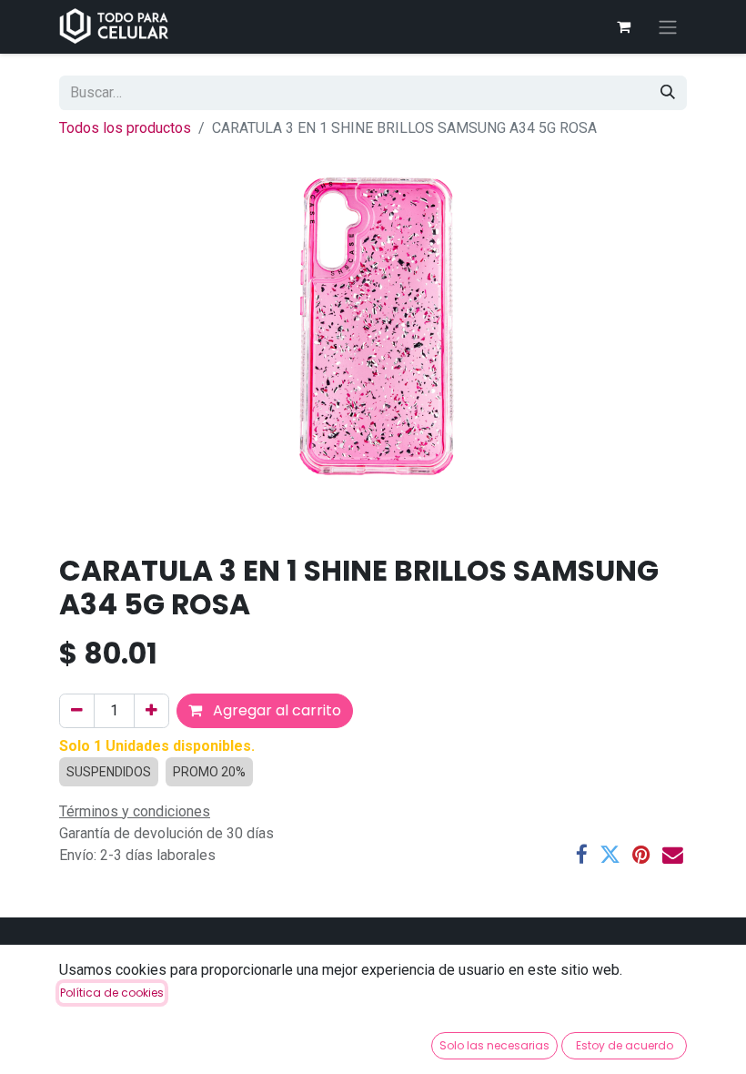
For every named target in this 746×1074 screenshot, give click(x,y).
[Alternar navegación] (668, 26)
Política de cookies (112, 992)
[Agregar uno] (151, 711)
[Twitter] (610, 855)
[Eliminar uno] (77, 711)
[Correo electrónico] (672, 855)
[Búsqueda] (668, 93)
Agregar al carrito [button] (275, 710)
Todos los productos (125, 128)
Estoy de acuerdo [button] (624, 1045)
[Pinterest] (641, 855)
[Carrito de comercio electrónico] (623, 26)
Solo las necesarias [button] (494, 1045)
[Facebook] (582, 855)
